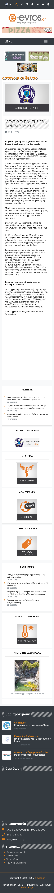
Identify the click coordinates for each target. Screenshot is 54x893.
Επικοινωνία (12, 856)
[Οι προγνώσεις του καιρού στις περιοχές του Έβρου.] (27, 634)
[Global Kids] (6, 725)
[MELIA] (15, 56)
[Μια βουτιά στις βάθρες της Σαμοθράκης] (27, 675)
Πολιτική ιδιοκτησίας (17, 863)
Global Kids (20, 722)
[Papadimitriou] (27, 67)
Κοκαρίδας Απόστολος (26, 736)
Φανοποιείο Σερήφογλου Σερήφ (31, 752)
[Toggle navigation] (46, 41)
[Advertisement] (27, 349)
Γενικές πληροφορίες (17, 852)
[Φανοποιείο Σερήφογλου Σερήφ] (6, 755)
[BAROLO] (27, 30)
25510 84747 (14, 834)
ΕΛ (9, 4)
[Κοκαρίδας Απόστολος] (6, 739)
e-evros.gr (40, 878)
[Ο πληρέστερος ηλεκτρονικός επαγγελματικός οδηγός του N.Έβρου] (27, 19)
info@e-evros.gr (16, 839)
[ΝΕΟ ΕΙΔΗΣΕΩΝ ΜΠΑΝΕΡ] (29, 375)
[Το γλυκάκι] (39, 56)
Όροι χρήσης (12, 859)
